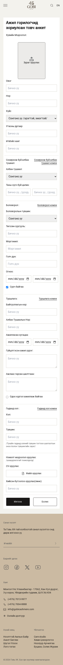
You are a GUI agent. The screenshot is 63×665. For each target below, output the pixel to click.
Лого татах (9, 646)
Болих (45, 501)
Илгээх (18, 501)
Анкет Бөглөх (10, 640)
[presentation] (31, 58)
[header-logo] (31, 5)
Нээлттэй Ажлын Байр (16, 636)
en (58, 5)
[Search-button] (52, 5)
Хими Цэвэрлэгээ (44, 640)
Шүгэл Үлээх (10, 643)
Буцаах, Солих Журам (46, 646)
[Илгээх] (56, 543)
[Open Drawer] (5, 5)
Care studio (40, 636)
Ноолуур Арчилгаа (44, 643)
